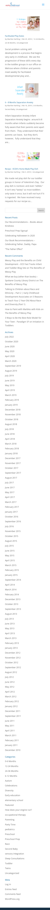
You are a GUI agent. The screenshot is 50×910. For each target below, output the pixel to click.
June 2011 (10, 720)
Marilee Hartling (13, 39)
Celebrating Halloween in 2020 (20, 235)
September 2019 (13, 365)
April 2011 (10, 730)
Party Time (10, 824)
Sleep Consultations (14, 858)
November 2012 (13, 657)
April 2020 (10, 356)
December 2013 (12, 599)
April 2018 (10, 438)
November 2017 (13, 463)
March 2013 (10, 638)
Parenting (9, 819)
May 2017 (9, 492)
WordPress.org (12, 899)
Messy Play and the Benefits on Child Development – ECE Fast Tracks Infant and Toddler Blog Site (23, 264)
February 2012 (12, 701)
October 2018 (11, 419)
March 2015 (10, 565)
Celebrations (11, 785)
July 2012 (9, 677)
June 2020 (10, 346)
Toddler (9, 863)
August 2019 (11, 370)
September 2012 (13, 667)
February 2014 (12, 594)
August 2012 (11, 672)
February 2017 (12, 506)
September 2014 (13, 579)
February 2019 (12, 399)
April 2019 (10, 390)
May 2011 (9, 725)
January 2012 (11, 706)
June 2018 (10, 434)
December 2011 (12, 711)
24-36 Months (10, 43)
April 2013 (10, 633)
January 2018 (11, 453)
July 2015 (9, 545)
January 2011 (11, 745)
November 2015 (13, 531)
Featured (9, 805)
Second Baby (10, 109)
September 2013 (13, 609)
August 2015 (11, 540)
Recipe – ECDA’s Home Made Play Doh (21, 169)
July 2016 (9, 526)
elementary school (14, 800)
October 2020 (11, 341)
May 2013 (9, 628)
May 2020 (9, 351)
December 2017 (12, 458)
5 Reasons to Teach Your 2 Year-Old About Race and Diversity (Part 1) (24, 300)
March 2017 (10, 502)
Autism (8, 780)
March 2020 (10, 361)
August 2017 (11, 477)
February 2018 (12, 448)
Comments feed (13, 894)
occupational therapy (15, 814)
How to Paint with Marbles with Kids (22, 309)
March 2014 (10, 589)
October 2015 (11, 536)
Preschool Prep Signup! (16, 230)
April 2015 (10, 560)
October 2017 (11, 468)
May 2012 (9, 686)
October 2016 (11, 516)
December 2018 (12, 409)
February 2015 (12, 570)
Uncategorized (22, 43)
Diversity (9, 790)
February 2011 (12, 740)
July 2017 (9, 482)
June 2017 (10, 487)
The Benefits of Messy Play (18, 313)
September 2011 (13, 716)
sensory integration (14, 853)
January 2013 (11, 647)
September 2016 (13, 521)
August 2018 (11, 424)
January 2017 (11, 511)
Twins (8, 868)
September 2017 (13, 472)
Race (7, 843)
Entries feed (11, 889)
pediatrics (10, 829)
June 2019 (10, 380)
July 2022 (9, 336)
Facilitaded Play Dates (14, 36)
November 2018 (13, 414)
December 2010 (12, 750)
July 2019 (9, 375)
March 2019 (10, 395)
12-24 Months (38, 39)
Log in (8, 884)
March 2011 (10, 735)
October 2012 (11, 662)
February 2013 (12, 643)
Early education (12, 795)
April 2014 (10, 584)
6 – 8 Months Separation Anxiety (19, 102)
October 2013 (11, 604)
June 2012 (10, 682)
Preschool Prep (12, 839)
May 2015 (9, 555)
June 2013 (10, 623)
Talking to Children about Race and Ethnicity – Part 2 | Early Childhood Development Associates (22, 293)
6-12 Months (11, 775)
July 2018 (9, 429)
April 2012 (10, 691)
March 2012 (10, 696)
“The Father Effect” (14, 249)
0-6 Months (37, 105)
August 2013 (11, 613)
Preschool (10, 834)
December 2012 (12, 652)
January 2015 (11, 575)
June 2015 (10, 550)
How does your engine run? (18, 809)
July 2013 (9, 618)
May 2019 (9, 385)
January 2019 (11, 404)
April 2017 (10, 497)
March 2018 (10, 443)
